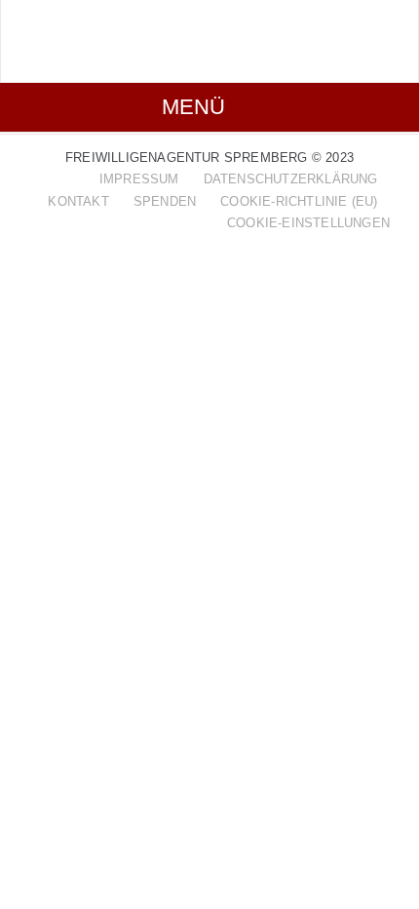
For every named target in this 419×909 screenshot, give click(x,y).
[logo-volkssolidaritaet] (118, 31)
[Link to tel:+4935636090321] (379, 46)
